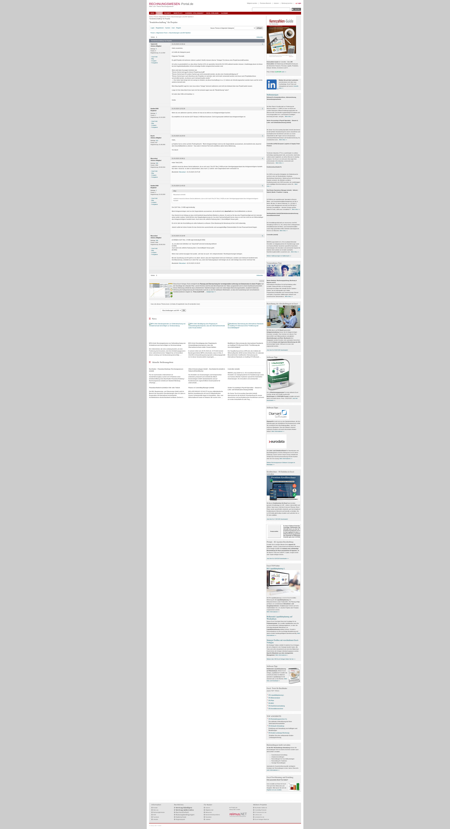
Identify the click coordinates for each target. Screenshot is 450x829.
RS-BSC (271, 703)
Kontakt (155, 807)
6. (262, 236)
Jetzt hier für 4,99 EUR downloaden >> (278, 558)
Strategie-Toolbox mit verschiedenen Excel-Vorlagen (283, 641)
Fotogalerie (154, 62)
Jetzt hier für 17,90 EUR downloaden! (277, 519)
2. (262, 108)
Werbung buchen (286, 3)
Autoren (276, 3)
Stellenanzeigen (272, 94)
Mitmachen (209, 812)
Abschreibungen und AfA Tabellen (182, 17)
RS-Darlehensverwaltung (277, 706)
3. (262, 136)
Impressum (180, 819)
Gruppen (153, 60)
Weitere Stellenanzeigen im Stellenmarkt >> (279, 256)
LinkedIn (155, 819)
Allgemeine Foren (164, 17)
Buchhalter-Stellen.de (261, 807)
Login (299, 3)
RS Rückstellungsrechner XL (278, 719)
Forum (159, 13)
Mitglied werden (252, 3)
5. (262, 186)
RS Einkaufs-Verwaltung (276, 726)
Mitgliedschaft (209, 810)
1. (262, 44)
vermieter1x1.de (259, 817)
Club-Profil (154, 56)
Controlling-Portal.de (260, 810)
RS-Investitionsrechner (276, 708)
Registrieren (160, 28)
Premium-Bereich (265, 3)
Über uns (155, 810)
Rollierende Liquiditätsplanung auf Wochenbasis (279, 617)
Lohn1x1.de (258, 814)
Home (151, 17)
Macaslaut (182, 172)
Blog (152, 58)
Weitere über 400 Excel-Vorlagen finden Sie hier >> (281, 659)
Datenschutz (181, 817)
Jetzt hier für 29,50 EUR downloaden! (277, 350)
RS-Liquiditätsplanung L (276, 695)
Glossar (224, 13)
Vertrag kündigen (184, 808)
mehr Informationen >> (273, 770)
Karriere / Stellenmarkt (194, 13)
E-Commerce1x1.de (260, 812)
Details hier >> (211, 292)
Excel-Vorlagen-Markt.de (262, 819)
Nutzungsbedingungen (185, 815)
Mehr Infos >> (289, 116)
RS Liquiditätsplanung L (276, 568)
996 (157, 163)
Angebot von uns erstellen (274, 790)
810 (157, 140)
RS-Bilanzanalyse (274, 698)
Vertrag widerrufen (185, 810)
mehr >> (283, 71)
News (152, 13)
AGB (154, 814)
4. (262, 158)
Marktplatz (178, 13)
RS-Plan (271, 700)
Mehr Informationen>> (281, 655)
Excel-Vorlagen (212, 13)
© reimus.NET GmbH (155, 825)
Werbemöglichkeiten (159, 812)
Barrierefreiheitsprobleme (213, 814)
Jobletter (208, 819)
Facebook (156, 817)
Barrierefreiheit (182, 812)
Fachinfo (167, 13)
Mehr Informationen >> (278, 431)
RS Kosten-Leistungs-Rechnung (279, 733)
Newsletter (209, 817)
